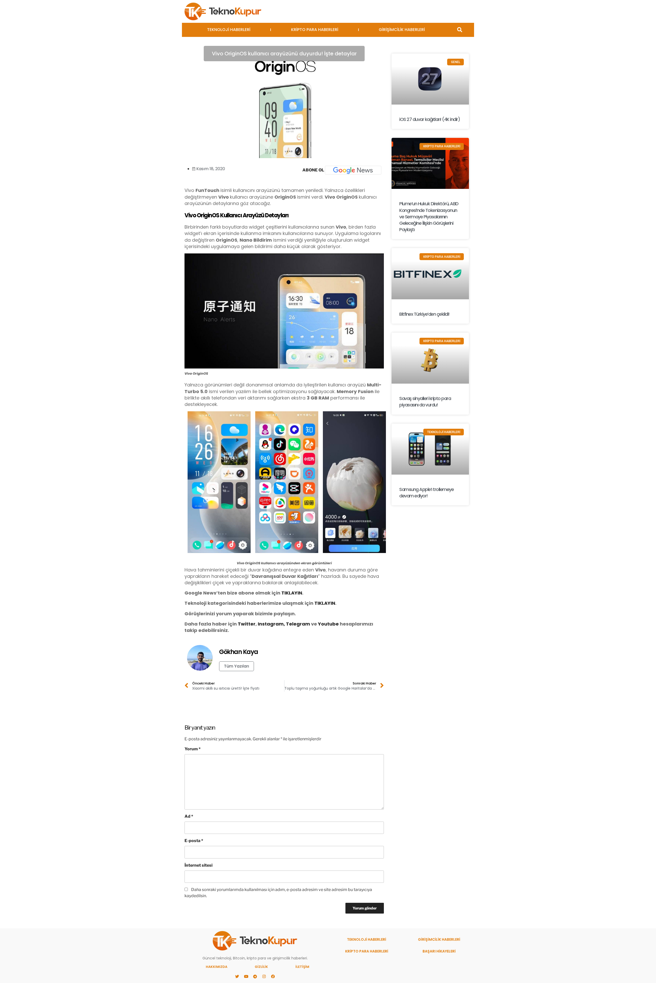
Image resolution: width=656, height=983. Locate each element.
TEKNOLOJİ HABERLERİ (228, 30)
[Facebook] (273, 976)
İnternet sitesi (198, 865)
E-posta (193, 840)
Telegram (298, 624)
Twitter (246, 624)
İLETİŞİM (302, 966)
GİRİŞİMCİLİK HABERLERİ (402, 30)
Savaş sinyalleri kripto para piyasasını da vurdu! (425, 401)
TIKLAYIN (291, 593)
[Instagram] (264, 976)
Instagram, (271, 624)
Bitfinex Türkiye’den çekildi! (424, 314)
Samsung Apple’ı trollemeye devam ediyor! (426, 492)
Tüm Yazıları (236, 666)
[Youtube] (246, 976)
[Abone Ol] (353, 170)
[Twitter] (237, 976)
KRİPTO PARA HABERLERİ (314, 30)
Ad (188, 816)
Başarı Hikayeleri (439, 951)
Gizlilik (261, 966)
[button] (459, 29)
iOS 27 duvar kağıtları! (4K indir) (429, 119)
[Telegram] (255, 976)
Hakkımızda (216, 966)
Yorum (192, 748)
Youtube (329, 624)
